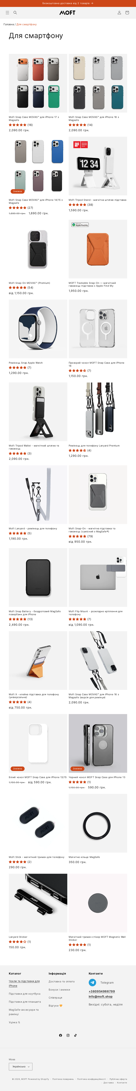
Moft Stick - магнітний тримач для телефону (36, 857)
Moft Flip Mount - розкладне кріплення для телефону (96, 613)
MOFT (24, 1079)
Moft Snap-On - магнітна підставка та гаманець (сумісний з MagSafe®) (92, 530)
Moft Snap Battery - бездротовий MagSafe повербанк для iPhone (35, 613)
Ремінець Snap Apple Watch (26, 362)
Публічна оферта (118, 1079)
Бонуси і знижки (59, 989)
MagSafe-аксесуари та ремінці (24, 1012)
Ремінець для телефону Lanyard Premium (94, 445)
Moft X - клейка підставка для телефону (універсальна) (34, 696)
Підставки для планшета (25, 1001)
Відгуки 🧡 (55, 1005)
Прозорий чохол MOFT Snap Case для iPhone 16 (96, 364)
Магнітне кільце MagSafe (84, 857)
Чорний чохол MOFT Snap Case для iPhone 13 (97, 777)
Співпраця (55, 997)
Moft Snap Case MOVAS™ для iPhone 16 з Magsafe (94, 118)
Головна (9, 24)
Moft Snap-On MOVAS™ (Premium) (29, 282)
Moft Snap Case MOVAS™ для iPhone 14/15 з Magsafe (36, 201)
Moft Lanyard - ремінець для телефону (33, 528)
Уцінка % (14, 1022)
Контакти (122, 1082)
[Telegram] (101, 982)
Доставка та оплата (62, 981)
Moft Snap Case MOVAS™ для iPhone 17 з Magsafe (34, 118)
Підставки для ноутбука (24, 993)
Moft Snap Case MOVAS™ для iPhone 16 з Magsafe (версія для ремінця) (94, 696)
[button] (7, 13)
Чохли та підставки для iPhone (24, 983)
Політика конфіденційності (91, 1079)
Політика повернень (63, 1079)
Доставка (109, 1082)
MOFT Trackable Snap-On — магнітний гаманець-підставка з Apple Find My (92, 284)
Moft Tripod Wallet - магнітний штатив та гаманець (34, 447)
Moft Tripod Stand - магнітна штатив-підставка (97, 199)
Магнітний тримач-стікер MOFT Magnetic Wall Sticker (97, 938)
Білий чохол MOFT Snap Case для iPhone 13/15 (38, 777)
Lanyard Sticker (18, 936)
